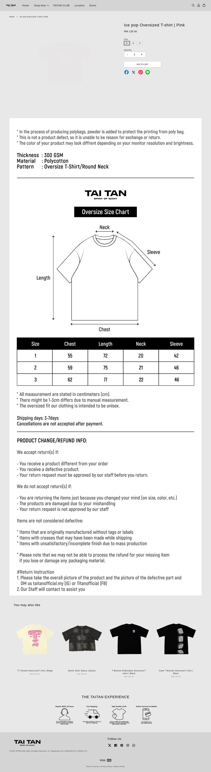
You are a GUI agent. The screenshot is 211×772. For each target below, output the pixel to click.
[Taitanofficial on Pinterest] (122, 747)
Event (93, 5)
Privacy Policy (106, 766)
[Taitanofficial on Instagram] (128, 747)
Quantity (128, 50)
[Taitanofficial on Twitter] (110, 747)
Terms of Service (92, 766)
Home (25, 5)
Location (80, 5)
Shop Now (40, 5)
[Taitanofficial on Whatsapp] (134, 747)
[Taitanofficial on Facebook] (116, 747)
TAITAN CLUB (61, 5)
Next (115, 62)
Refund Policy (119, 766)
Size (126, 39)
